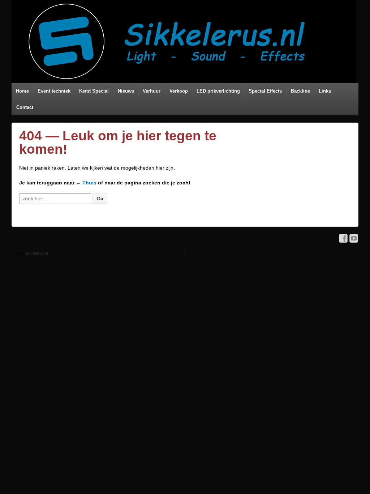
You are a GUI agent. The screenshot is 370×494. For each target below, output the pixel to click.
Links (325, 91)
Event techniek (54, 91)
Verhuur (151, 91)
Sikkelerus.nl (36, 253)
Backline (300, 91)
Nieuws (126, 91)
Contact (24, 107)
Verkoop (178, 91)
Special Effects (265, 91)
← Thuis (86, 183)
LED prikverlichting (218, 91)
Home (22, 91)
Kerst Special (94, 91)
